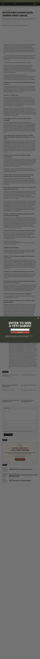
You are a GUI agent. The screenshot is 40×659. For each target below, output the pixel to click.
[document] (20, 329)
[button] (38, 318)
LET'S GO (20, 332)
